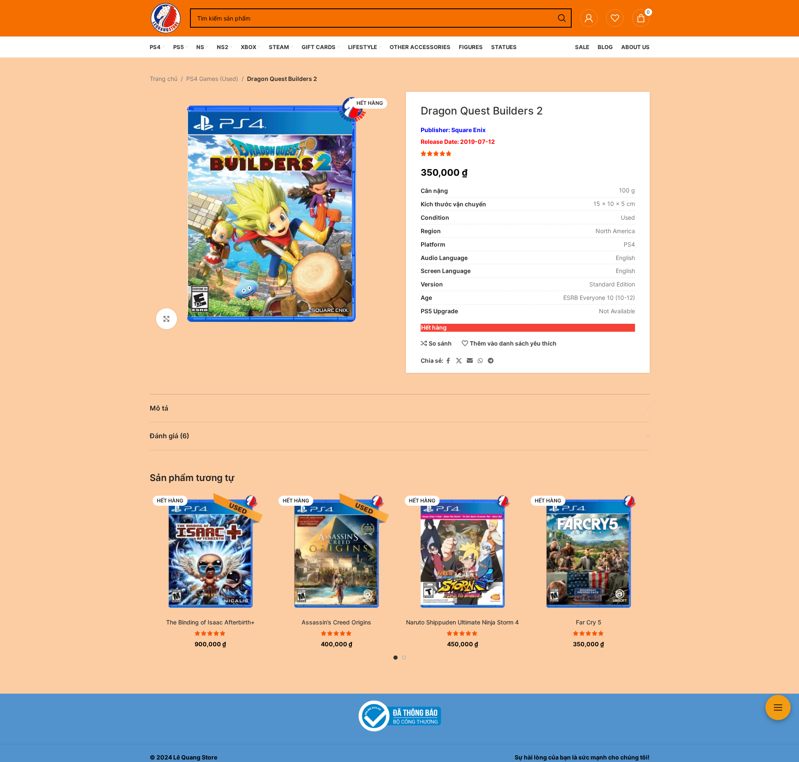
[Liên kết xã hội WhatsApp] (480, 361)
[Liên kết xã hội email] (469, 361)
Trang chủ (163, 78)
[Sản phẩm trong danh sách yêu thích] (615, 18)
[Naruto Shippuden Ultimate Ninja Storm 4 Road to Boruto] (463, 554)
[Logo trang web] (166, 17)
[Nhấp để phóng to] (166, 318)
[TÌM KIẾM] (562, 18)
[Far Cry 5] (589, 554)
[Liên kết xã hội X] (458, 361)
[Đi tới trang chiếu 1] (395, 657)
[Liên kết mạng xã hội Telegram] (490, 361)
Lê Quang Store (195, 757)
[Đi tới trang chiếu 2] (404, 657)
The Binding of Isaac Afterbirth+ (210, 622)
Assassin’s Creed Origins (336, 622)
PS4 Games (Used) (212, 78)
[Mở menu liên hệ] (778, 707)
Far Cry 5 (588, 622)
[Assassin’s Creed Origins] (337, 554)
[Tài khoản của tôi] (589, 18)
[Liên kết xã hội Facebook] (448, 361)
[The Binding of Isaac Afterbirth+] (211, 554)
